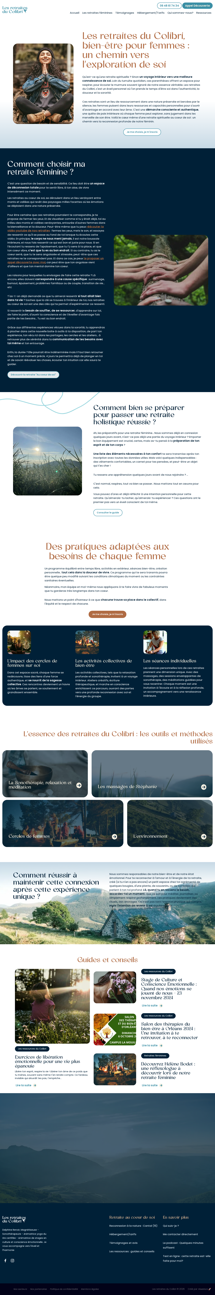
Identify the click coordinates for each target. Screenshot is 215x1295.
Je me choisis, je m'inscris (142, 132)
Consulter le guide (108, 512)
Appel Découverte (197, 6)
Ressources (203, 13)
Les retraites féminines (97, 13)
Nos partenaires (38, 1289)
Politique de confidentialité (64, 1289)
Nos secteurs (20, 1289)
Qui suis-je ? (171, 1226)
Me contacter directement (180, 1234)
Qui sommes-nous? (180, 13)
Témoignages (124, 13)
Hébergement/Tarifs (150, 13)
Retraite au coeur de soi (132, 1218)
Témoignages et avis (123, 1243)
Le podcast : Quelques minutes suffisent (183, 1245)
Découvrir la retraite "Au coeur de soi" (33, 374)
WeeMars (203, 1289)
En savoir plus (176, 1218)
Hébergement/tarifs (122, 1234)
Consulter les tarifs (107, 1194)
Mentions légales (90, 1289)
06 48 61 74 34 (169, 6)
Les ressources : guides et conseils (131, 1251)
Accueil (74, 13)
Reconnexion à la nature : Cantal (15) (133, 1226)
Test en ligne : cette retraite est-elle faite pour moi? (187, 1258)
